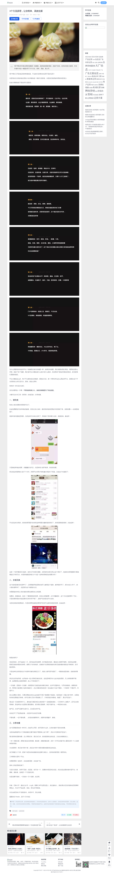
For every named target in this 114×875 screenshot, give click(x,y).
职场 (96, 91)
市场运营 (98, 70)
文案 (100, 76)
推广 (86, 76)
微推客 (15, 815)
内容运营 (88, 62)
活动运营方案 (95, 82)
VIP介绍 (60, 862)
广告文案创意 (92, 73)
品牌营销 (100, 62)
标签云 (43, 864)
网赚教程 (37, 3)
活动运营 (90, 82)
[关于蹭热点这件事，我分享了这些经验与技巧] (54, 839)
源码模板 (26, 3)
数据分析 (90, 76)
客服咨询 (60, 864)
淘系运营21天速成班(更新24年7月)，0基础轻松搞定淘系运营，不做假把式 (94, 126)
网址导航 (43, 865)
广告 (102, 70)
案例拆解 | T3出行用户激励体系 (72, 849)
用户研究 (101, 82)
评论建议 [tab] (37, 19)
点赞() (76, 815)
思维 (100, 73)
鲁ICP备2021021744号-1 (57, 872)
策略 (102, 87)
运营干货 (60, 3)
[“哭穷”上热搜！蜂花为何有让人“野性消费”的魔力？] (35, 839)
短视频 (91, 87)
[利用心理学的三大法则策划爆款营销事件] (16, 839)
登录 (104, 2)
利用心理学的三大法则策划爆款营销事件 (15, 849)
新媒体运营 (91, 78)
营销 (90, 94)
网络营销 (90, 90)
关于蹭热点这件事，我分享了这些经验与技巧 (53, 849)
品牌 (96, 62)
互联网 (101, 57)
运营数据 (90, 98)
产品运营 (11, 846)
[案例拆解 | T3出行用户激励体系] (72, 839)
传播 (94, 59)
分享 (64, 815)
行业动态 (96, 95)
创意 (93, 62)
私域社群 (97, 87)
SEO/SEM (95, 57)
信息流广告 (99, 59)
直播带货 (96, 84)
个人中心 (43, 862)
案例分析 (99, 79)
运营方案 (21, 811)
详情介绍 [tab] (15, 19)
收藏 (70, 815)
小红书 (89, 70)
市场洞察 (94, 70)
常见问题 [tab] (26, 19)
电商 (92, 85)
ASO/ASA (88, 57)
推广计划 (60, 865)
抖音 (103, 73)
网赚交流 (48, 3)
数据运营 (95, 76)
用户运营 (22, 14)
